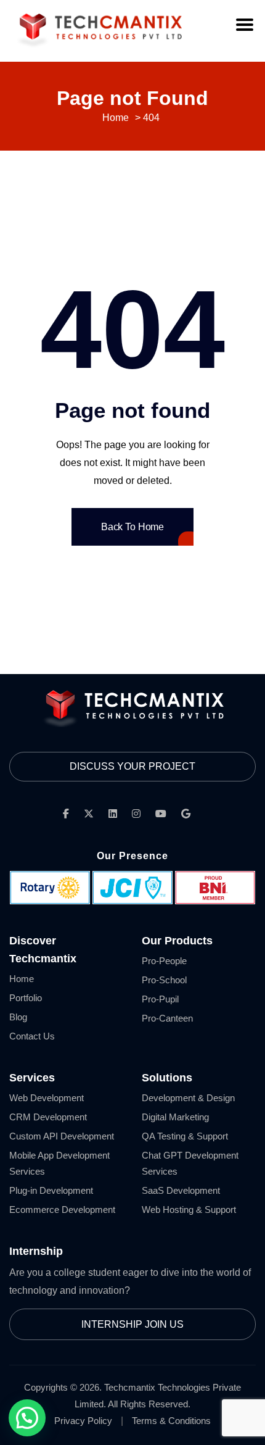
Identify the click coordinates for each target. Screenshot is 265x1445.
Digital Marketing (175, 1117)
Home (21, 978)
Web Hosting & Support (189, 1209)
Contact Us (32, 1036)
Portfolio (25, 998)
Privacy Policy (83, 1420)
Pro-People (164, 961)
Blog (18, 1017)
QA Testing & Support (185, 1136)
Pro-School (164, 980)
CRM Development (48, 1117)
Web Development (46, 1098)
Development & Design (188, 1098)
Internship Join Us (132, 1324)
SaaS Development (181, 1190)
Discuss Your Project (132, 766)
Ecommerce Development (62, 1209)
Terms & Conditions (171, 1420)
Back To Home (132, 527)
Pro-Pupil (160, 999)
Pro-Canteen (167, 1018)
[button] (27, 1417)
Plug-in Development (51, 1190)
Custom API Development (61, 1136)
